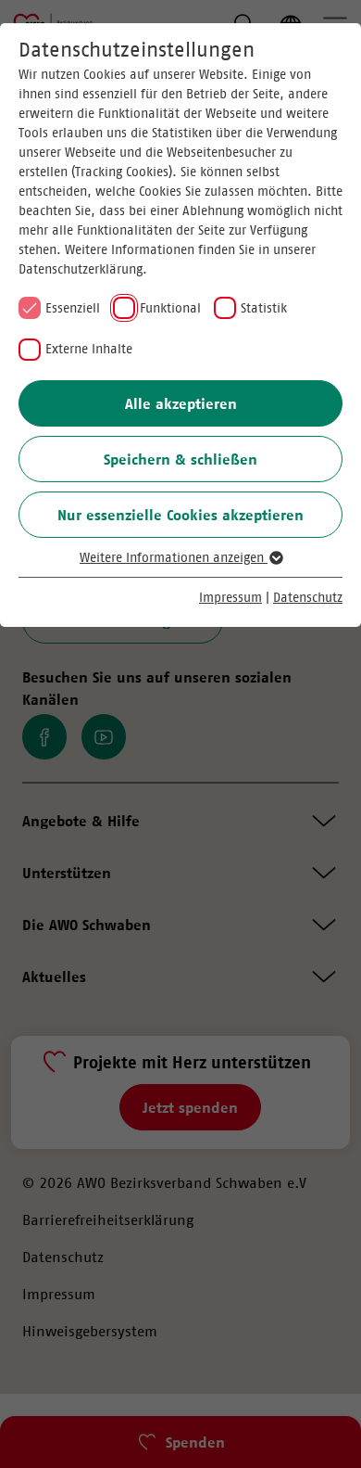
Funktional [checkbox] (170, 307)
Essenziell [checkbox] (72, 307)
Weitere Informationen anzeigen (174, 557)
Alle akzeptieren (181, 403)
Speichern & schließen (180, 459)
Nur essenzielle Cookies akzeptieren (180, 514)
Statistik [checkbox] (264, 307)
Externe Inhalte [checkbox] (88, 348)
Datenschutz (307, 597)
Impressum (230, 597)
